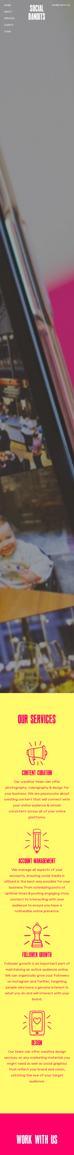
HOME (7, 5)
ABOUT (8, 12)
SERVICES (9, 18)
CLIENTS (8, 25)
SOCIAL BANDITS (37, 12)
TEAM (7, 31)
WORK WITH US (61, 5)
